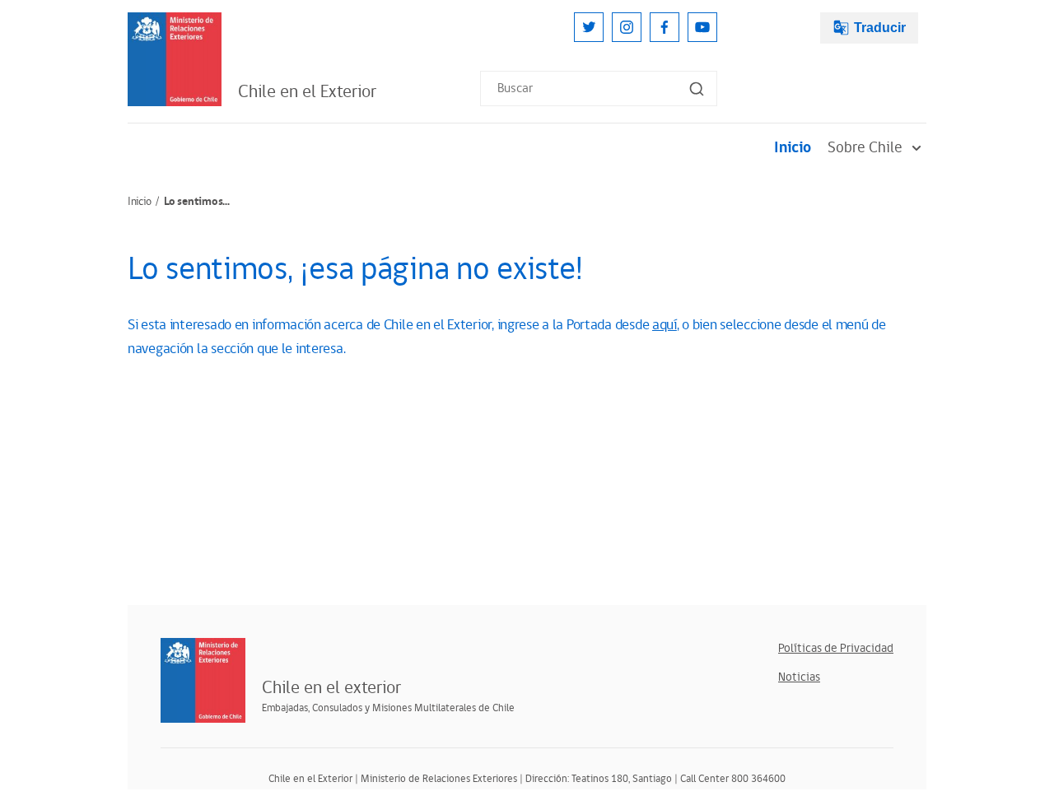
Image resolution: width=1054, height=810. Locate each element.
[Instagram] (626, 27)
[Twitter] (589, 27)
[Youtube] (702, 27)
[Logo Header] (175, 59)
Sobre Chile (865, 148)
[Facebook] (664, 27)
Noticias (799, 677)
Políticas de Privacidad (835, 648)
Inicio (792, 148)
